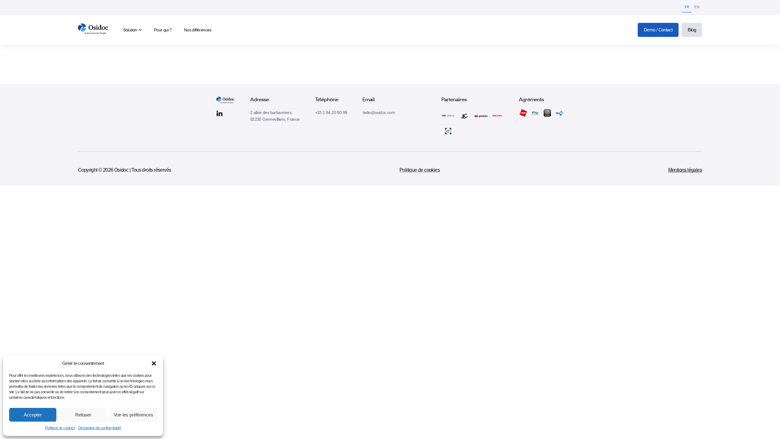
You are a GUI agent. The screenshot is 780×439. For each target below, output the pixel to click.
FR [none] (687, 6)
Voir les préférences (133, 414)
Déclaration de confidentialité (99, 428)
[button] (154, 363)
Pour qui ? (163, 29)
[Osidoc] (93, 30)
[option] (697, 8)
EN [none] (696, 6)
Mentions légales (685, 170)
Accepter (33, 414)
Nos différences (197, 29)
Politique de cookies (60, 428)
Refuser (83, 414)
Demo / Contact (658, 29)
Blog (692, 29)
